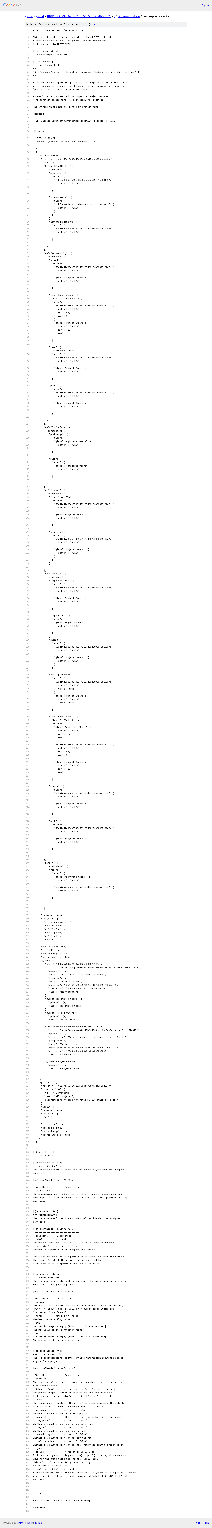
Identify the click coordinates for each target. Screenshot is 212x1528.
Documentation (129, 16)
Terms (38, 1522)
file (92, 24)
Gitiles (20, 1522)
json (206, 1522)
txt (198, 1522)
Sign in (205, 5)
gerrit (29, 16)
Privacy (29, 1522)
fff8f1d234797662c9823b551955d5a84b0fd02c (79, 16)
